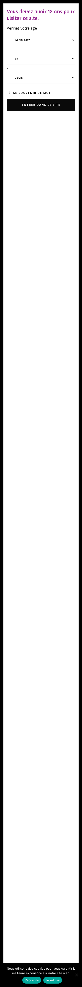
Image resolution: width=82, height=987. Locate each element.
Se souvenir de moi (31, 93)
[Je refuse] (76, 975)
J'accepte (32, 980)
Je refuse (53, 980)
